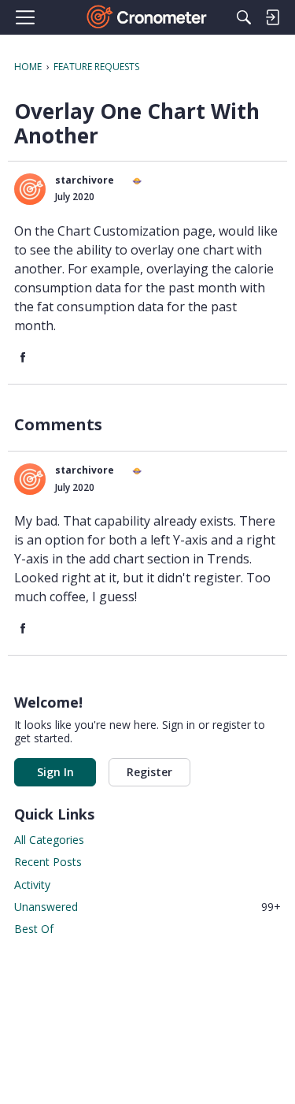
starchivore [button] (84, 180)
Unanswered (147, 906)
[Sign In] (272, 17)
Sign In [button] (55, 771)
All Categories (49, 839)
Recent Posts (48, 861)
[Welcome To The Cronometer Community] (147, 17)
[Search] (244, 17)
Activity (32, 884)
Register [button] (149, 771)
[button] (30, 189)
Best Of (33, 928)
